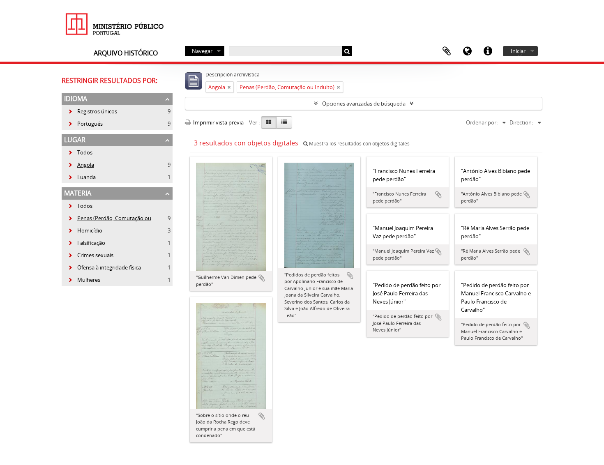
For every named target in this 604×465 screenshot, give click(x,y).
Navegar (202, 51)
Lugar (74, 139)
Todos (84, 152)
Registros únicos (92, 111)
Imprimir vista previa (218, 122)
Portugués (85, 123)
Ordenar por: (482, 122)
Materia (77, 193)
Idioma (467, 51)
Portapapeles (446, 51)
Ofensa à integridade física (104, 267)
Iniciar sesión (518, 51)
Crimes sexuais (90, 255)
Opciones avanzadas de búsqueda (364, 103)
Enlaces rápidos (487, 51)
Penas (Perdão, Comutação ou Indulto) (120, 218)
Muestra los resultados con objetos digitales (359, 143)
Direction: (521, 122)
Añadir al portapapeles (262, 278)
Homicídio (85, 230)
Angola (81, 164)
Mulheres (84, 279)
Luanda (82, 177)
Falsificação (86, 242)
